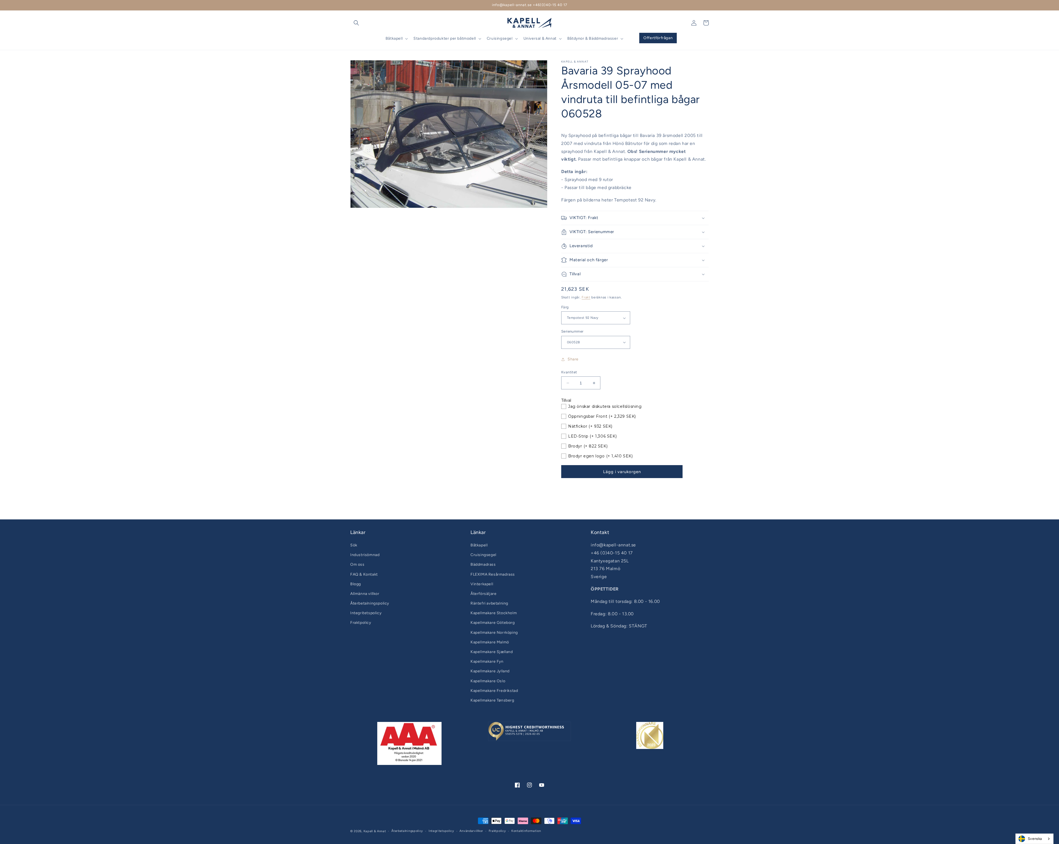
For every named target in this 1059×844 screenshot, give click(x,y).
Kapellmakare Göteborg (492, 622)
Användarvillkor (471, 831)
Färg (565, 307)
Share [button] (573, 359)
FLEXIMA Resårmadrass (492, 574)
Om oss (357, 564)
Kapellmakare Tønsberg (492, 700)
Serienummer (572, 331)
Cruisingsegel (483, 554)
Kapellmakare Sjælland (491, 651)
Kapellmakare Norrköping (494, 632)
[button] (356, 23)
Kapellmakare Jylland (490, 671)
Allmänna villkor (364, 593)
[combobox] (1034, 839)
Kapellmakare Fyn (487, 661)
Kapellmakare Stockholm (493, 613)
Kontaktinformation (526, 831)
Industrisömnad (364, 554)
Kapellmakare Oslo (487, 681)
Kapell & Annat (374, 831)
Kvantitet (569, 372)
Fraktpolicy (360, 622)
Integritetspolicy (365, 613)
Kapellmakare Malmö (489, 642)
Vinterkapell (481, 584)
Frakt (586, 297)
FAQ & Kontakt (364, 574)
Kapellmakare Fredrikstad (494, 690)
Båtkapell (479, 545)
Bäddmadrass (483, 564)
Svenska (1035, 839)
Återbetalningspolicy (369, 603)
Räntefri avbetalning (489, 603)
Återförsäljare (483, 593)
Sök (353, 545)
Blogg (355, 584)
